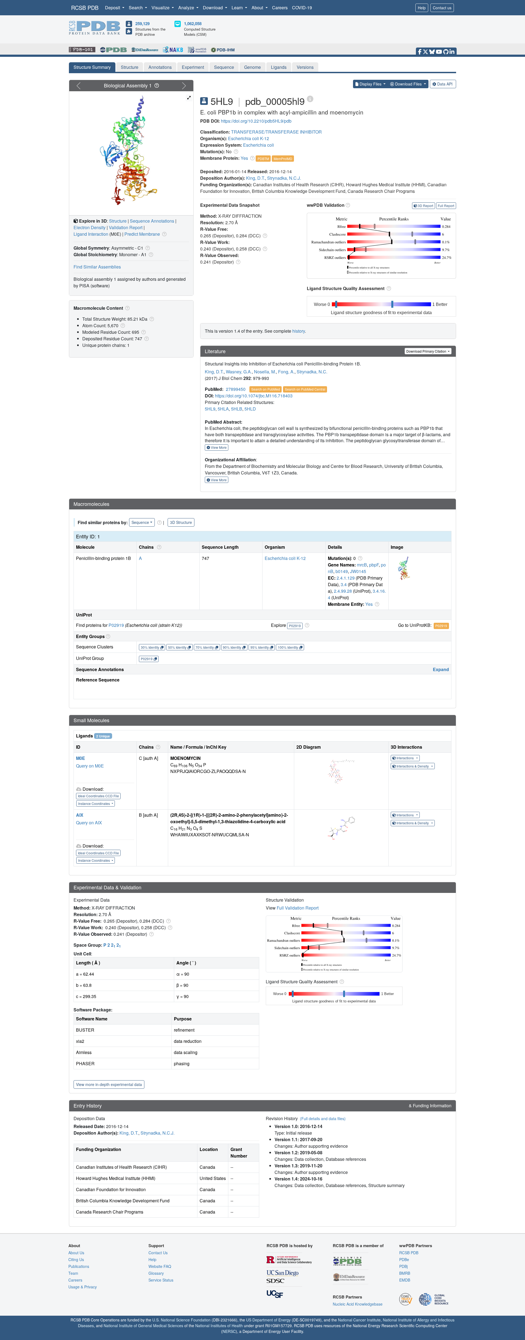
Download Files (408, 84)
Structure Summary (92, 67)
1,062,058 (193, 23)
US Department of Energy (268, 1320)
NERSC (229, 1331)
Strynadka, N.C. (312, 371)
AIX (79, 815)
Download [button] (213, 7)
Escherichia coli (258, 145)
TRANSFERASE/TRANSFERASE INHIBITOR (276, 132)
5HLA (223, 409)
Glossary (156, 1273)
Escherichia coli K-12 (248, 138)
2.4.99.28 (343, 591)
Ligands (279, 67)
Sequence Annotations (152, 221)
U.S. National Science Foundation (181, 1320)
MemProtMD (283, 158)
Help (422, 7)
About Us (76, 1252)
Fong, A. (286, 371)
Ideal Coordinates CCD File (98, 795)
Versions (305, 67)
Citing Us (76, 1259)
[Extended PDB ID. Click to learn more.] (310, 98)
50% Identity (177, 647)
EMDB (404, 1280)
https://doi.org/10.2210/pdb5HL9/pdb (256, 121)
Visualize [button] (161, 7)
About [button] (258, 7)
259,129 (142, 23)
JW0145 (358, 571)
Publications (78, 1266)
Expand (441, 669)
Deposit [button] (113, 7)
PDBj (403, 1266)
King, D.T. (255, 178)
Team (73, 1273)
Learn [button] (238, 7)
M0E (80, 758)
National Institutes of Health (219, 1325)
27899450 (236, 389)
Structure (129, 67)
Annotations (160, 67)
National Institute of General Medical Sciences (143, 1325)
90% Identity (232, 647)
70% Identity (205, 647)
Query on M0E (90, 766)
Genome (252, 67)
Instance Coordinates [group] (94, 803)
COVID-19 (302, 7)
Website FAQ (159, 1266)
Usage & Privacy (82, 1286)
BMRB (404, 1273)
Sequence (224, 67)
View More (218, 447)
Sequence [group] (140, 522)
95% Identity (259, 647)
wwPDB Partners (415, 1245)
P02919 (116, 625)
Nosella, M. (265, 371)
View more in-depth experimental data (109, 1084)
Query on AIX (89, 822)
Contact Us (158, 1252)
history (298, 331)
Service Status (160, 1280)
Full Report (446, 205)
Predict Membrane (142, 234)
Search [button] (136, 7)
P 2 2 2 (112, 945)
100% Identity (288, 647)
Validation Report (125, 227)
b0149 (342, 571)
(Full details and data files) (323, 1118)
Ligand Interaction (91, 234)
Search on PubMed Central (305, 389)
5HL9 (210, 409)
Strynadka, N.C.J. (284, 178)
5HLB (236, 409)
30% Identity (150, 647)
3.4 (344, 584)
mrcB (362, 565)
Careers (280, 7)
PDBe (404, 1259)
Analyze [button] (186, 7)
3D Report (425, 205)
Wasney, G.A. (239, 371)
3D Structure (181, 522)
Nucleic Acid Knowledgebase (358, 1304)
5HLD (250, 409)
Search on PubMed (265, 389)
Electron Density (90, 227)
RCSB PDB (84, 7)
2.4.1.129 (346, 578)
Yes (244, 158)
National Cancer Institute (359, 1320)
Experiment (193, 67)
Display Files (370, 84)
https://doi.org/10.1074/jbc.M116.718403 (254, 395)
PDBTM (263, 158)
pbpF (374, 565)
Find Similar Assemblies (97, 267)
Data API (445, 84)
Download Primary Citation (426, 351)
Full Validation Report (298, 908)
